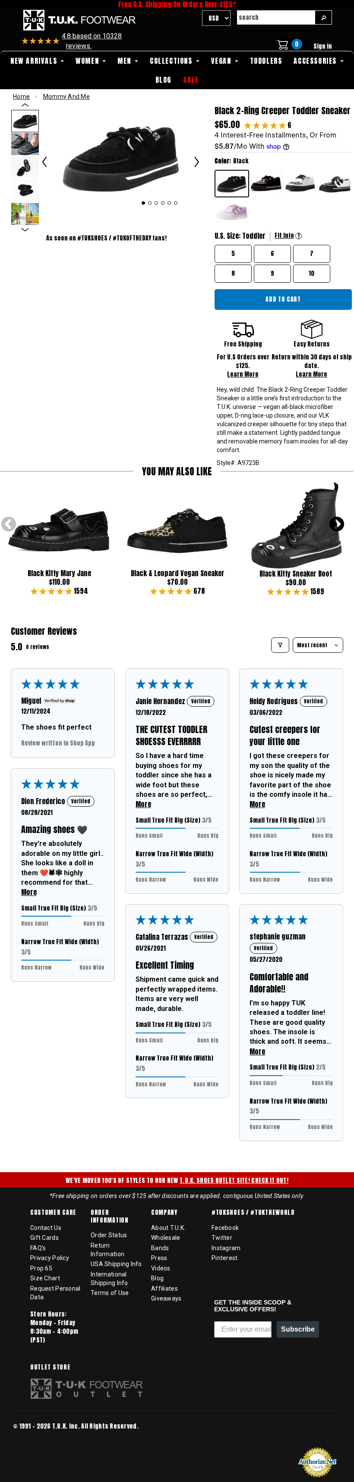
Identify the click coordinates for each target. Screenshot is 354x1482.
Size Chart (45, 1278)
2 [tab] (150, 203)
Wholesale (165, 1237)
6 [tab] (175, 203)
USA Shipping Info (116, 1263)
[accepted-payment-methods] (39, 1437)
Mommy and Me (66, 96)
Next (336, 525)
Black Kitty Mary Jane (59, 573)
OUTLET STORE (50, 1367)
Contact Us (45, 1227)
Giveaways (166, 1298)
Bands (160, 1248)
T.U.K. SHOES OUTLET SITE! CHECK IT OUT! (234, 1180)
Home (21, 96)
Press (159, 1257)
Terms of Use (110, 1292)
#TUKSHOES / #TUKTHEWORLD (253, 1213)
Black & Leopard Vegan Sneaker (177, 573)
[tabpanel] (120, 157)
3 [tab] (156, 203)
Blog (157, 1278)
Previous (8, 525)
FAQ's (38, 1248)
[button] (266, 125)
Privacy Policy (49, 1257)
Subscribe (298, 1329)
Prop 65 (41, 1268)
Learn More (243, 374)
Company (164, 1213)
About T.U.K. (168, 1227)
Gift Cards (44, 1237)
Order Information (110, 1216)
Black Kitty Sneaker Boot (295, 573)
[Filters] (280, 645)
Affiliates (164, 1288)
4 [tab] (162, 203)
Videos (161, 1268)
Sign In (322, 46)
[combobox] (276, 17)
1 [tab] (143, 203)
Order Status (109, 1235)
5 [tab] (169, 203)
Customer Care (53, 1213)
